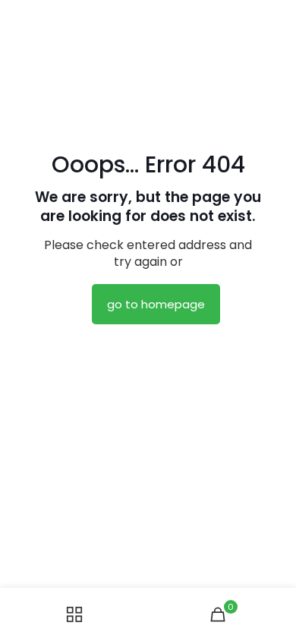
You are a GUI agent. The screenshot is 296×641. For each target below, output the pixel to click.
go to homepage (156, 304)
